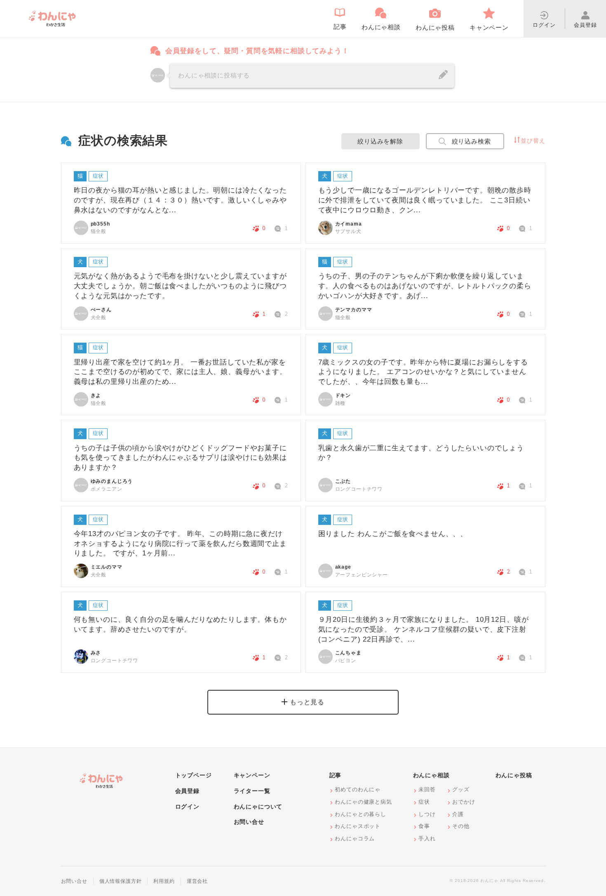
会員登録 (187, 791)
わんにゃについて (258, 806)
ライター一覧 (252, 791)
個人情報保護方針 (120, 881)
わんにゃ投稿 (514, 775)
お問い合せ (249, 821)
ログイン (187, 806)
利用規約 (163, 881)
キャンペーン (252, 775)
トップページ (193, 775)
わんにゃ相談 (431, 775)
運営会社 (197, 881)
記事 (335, 775)
